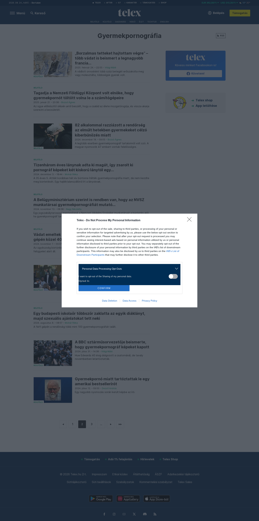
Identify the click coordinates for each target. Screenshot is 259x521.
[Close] (190, 220)
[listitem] (128, 268)
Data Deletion (109, 300)
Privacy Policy (149, 300)
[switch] (173, 276)
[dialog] (129, 260)
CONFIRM (104, 288)
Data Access (129, 300)
